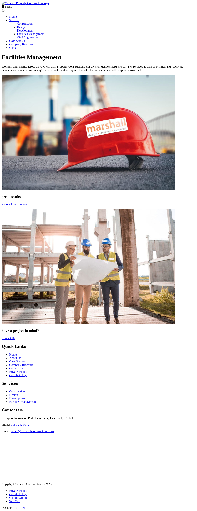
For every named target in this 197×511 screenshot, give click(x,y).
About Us (15, 358)
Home (13, 16)
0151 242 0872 (20, 424)
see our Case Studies (14, 204)
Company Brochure (21, 44)
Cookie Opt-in (18, 497)
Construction (25, 23)
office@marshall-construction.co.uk (32, 431)
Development (25, 30)
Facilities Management (30, 34)
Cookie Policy (18, 375)
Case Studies (17, 40)
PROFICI (24, 507)
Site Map (14, 501)
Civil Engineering (27, 37)
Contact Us (16, 47)
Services (14, 20)
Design (21, 27)
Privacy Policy (18, 371)
